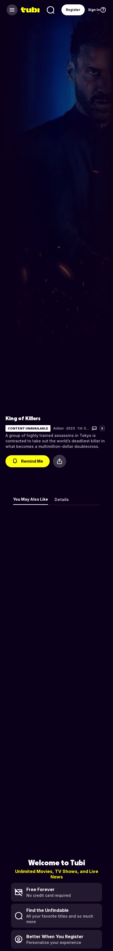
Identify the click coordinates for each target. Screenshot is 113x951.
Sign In (94, 10)
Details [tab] (62, 499)
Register (73, 10)
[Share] (59, 461)
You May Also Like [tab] (30, 499)
